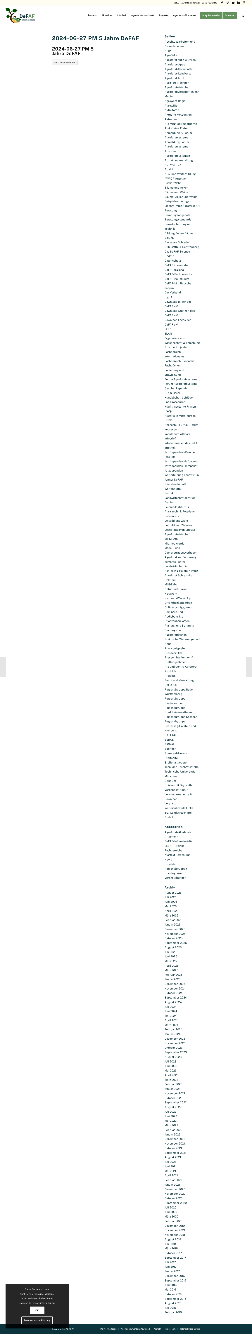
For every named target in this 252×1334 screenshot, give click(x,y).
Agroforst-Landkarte (178, 73)
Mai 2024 (171, 1015)
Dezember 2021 (175, 1138)
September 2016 (175, 1280)
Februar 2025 (173, 974)
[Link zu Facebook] (222, 3)
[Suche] (243, 15)
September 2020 (176, 1202)
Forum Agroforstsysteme (181, 379)
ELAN (168, 333)
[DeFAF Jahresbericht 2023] (3, 667)
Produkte (171, 671)
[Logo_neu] (20, 15)
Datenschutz (173, 260)
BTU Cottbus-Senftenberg (182, 246)
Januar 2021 (172, 1184)
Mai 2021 (170, 1171)
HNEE (168, 420)
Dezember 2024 (175, 983)
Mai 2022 (171, 1120)
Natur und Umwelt (177, 589)
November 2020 (175, 1193)
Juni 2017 (171, 1266)
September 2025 (176, 942)
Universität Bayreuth (178, 785)
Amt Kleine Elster (176, 128)
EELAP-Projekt (174, 845)
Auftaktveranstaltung (179, 160)
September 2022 (176, 1102)
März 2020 (171, 1216)
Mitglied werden (175, 543)
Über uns (171, 780)
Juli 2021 (170, 1161)
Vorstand (170, 803)
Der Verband (173, 292)
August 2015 (173, 1303)
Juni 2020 (171, 1211)
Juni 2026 (171, 901)
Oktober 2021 (173, 1148)
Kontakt (170, 493)
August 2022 (173, 1107)
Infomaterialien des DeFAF (182, 443)
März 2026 (171, 915)
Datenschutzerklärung (37, 1320)
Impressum (172, 429)
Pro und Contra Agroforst (181, 666)
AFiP (168, 50)
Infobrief (170, 438)
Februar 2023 (173, 1084)
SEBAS (169, 739)
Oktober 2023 (173, 1047)
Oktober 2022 (173, 1098)
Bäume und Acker (176, 187)
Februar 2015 (173, 1312)
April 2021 (171, 1175)
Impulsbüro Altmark (177, 434)
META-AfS (171, 538)
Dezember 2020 (175, 1189)
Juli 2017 (170, 1262)
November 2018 (175, 1234)
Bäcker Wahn (173, 183)
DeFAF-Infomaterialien (179, 841)
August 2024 (173, 1002)
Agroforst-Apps (175, 64)
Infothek (170, 447)
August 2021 (173, 1157)
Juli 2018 (170, 1244)
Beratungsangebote (178, 215)
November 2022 (175, 1093)
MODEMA (171, 584)
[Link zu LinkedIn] (238, 3)
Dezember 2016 (175, 1275)
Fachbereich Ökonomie (179, 361)
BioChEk (170, 237)
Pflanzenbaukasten (177, 620)
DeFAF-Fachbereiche (178, 274)
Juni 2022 (171, 1116)
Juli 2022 (170, 1111)
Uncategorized (174, 873)
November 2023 (175, 1043)
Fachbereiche (173, 850)
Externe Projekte (176, 347)
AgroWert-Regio (175, 100)
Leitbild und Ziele (176, 520)
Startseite (171, 757)
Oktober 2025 (174, 938)
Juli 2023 (170, 1061)
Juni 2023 (171, 1065)
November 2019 (175, 1230)
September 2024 (176, 997)
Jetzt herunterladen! (64, 62)
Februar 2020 (173, 1221)
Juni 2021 (171, 1166)
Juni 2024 (171, 1011)
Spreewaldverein (176, 753)
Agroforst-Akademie (178, 832)
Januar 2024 (172, 1034)
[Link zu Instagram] (244, 3)
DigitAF (169, 297)
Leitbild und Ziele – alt (179, 525)
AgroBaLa (171, 55)
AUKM (169, 169)
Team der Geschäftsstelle (182, 766)
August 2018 (173, 1239)
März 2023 (171, 1079)
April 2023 (171, 1075)
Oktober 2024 (173, 992)
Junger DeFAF (174, 479)
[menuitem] (91, 15)
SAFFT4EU (172, 735)
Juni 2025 (171, 956)
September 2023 (176, 1052)
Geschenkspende (176, 388)
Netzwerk (171, 593)
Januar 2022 (172, 1134)
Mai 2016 (170, 1289)
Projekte (170, 675)
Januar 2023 (172, 1088)
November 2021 (175, 1143)
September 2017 (175, 1257)
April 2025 (172, 965)
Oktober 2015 (173, 1294)
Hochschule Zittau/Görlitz (181, 424)
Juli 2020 (170, 1207)
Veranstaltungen (175, 877)
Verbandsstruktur (176, 789)
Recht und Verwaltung (179, 680)
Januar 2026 (172, 924)
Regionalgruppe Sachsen (181, 716)
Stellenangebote (176, 762)
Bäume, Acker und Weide (181, 196)
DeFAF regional (175, 269)
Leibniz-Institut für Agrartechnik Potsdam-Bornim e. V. (180, 511)
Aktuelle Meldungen (178, 114)
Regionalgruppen (176, 868)
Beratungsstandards (178, 219)
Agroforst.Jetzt (174, 78)
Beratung (171, 210)
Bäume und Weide (176, 192)
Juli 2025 (171, 952)
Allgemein (171, 836)
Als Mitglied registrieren (181, 123)
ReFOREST (172, 684)
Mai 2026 (171, 906)
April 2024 (171, 1020)
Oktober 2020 (173, 1198)
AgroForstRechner (177, 82)
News (168, 859)
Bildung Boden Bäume (179, 233)
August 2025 (173, 947)
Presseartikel (173, 653)
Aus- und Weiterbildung (180, 173)
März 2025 (171, 970)
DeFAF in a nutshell (177, 265)
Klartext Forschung (177, 854)
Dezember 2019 (175, 1225)
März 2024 (171, 1025)
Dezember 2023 (175, 1038)
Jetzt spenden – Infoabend (181, 461)
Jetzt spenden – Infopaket (181, 465)
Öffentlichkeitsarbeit (178, 602)
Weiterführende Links (179, 808)
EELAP (169, 329)
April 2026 (171, 910)
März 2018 (171, 1248)
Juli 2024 (170, 1006)
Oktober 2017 (173, 1253)
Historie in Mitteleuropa (180, 415)
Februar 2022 (173, 1129)
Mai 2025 (171, 961)
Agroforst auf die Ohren (180, 59)
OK (37, 1310)
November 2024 (175, 988)
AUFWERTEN (173, 164)
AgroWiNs (171, 105)
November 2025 (175, 933)
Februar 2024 (173, 1029)
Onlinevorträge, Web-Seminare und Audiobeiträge (179, 612)
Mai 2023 (171, 1070)
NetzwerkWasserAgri (178, 598)
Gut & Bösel (172, 392)
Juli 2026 (170, 897)
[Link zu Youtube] (233, 3)
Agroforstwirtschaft (178, 87)
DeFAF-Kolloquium (177, 278)
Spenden (170, 748)
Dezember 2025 (175, 929)
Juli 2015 (170, 1307)
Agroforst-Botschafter (179, 69)
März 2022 (171, 1125)
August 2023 (173, 1056)
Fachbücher (172, 365)
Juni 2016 (171, 1284)
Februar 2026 (173, 919)
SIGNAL (170, 744)
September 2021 (175, 1152)
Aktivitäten (172, 110)
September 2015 (175, 1298)
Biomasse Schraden (177, 242)
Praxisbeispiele (175, 648)
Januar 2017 (172, 1271)
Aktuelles (171, 119)
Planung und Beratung (179, 625)
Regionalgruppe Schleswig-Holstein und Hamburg (180, 726)
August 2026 (173, 892)
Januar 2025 (173, 979)
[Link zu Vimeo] (227, 3)
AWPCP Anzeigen (176, 178)
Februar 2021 (173, 1180)
